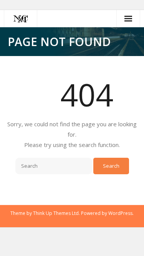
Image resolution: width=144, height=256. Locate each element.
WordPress (120, 213)
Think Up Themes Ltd (56, 213)
